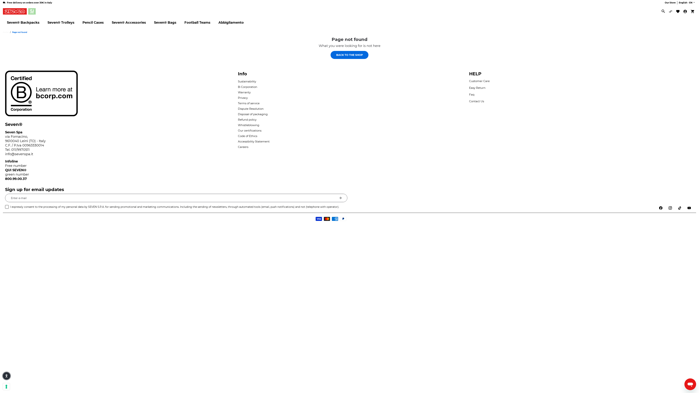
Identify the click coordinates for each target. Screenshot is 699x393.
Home (6, 32)
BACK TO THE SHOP (349, 55)
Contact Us (476, 101)
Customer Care (479, 81)
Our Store (670, 2)
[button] (6, 376)
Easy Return (477, 88)
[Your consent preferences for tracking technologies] (6, 386)
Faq (471, 94)
